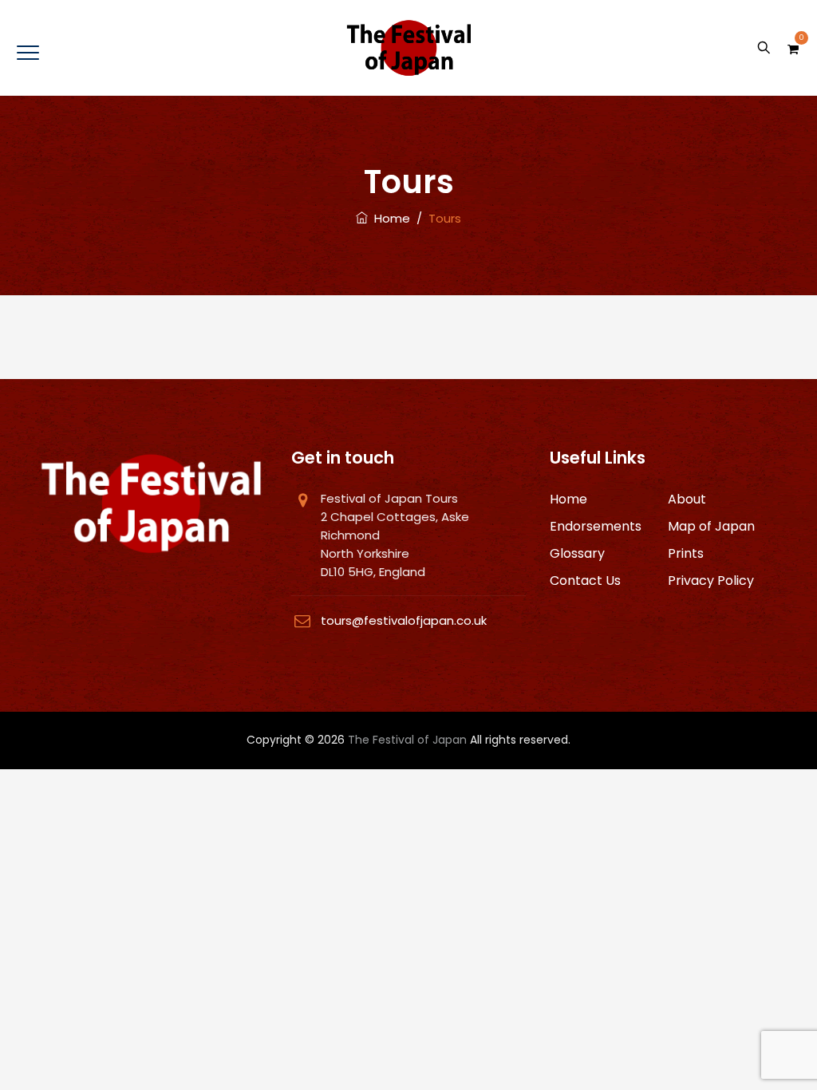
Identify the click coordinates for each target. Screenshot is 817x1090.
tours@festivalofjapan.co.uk (404, 620)
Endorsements (595, 526)
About (687, 499)
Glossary (577, 553)
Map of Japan (711, 526)
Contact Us (585, 580)
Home (389, 218)
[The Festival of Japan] (408, 48)
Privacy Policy (711, 580)
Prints (686, 553)
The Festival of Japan (407, 740)
